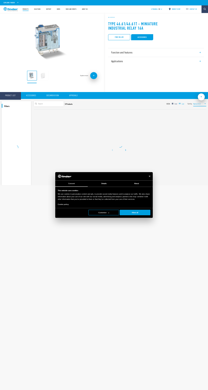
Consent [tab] (71, 183)
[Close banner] (149, 176)
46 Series (111, 17)
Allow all (135, 212)
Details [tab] (104, 183)
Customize (102, 212)
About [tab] (136, 183)
